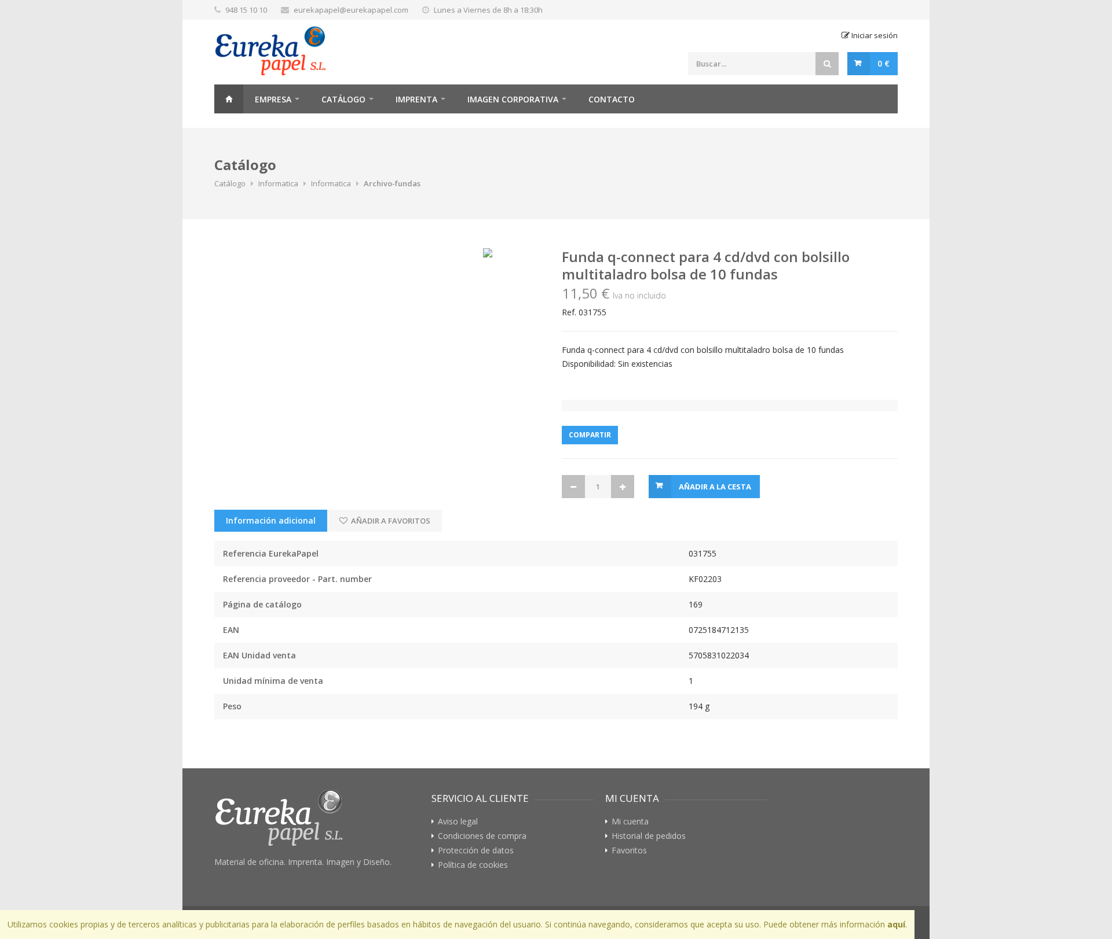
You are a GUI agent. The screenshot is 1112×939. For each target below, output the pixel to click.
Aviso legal (458, 821)
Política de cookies (473, 865)
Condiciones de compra (482, 836)
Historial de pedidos (649, 836)
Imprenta (416, 99)
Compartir (590, 435)
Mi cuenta (630, 821)
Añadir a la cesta (715, 486)
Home (228, 98)
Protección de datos (476, 850)
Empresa (273, 99)
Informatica (278, 183)
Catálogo (343, 99)
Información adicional (271, 520)
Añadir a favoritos (389, 520)
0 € (883, 63)
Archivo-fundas (392, 183)
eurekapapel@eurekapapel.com (351, 10)
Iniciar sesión (874, 35)
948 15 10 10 (246, 10)
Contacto (611, 99)
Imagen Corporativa (512, 99)
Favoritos (629, 850)
